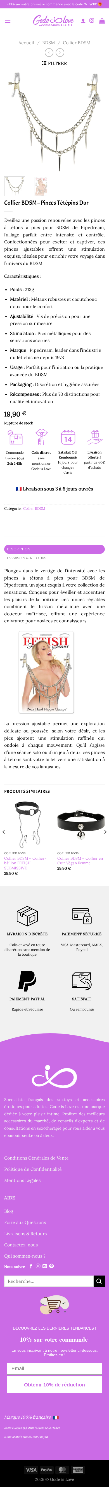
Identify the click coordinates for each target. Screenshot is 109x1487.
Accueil (26, 42)
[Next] (96, 122)
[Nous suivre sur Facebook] (31, 1266)
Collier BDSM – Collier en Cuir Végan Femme (80, 861)
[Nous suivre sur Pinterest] (51, 1266)
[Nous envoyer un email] (44, 1266)
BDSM (48, 42)
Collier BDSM (77, 42)
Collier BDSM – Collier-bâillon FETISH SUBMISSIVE (25, 863)
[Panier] (102, 21)
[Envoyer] (99, 1281)
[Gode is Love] (53, 20)
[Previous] (13, 122)
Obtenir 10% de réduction (54, 1385)
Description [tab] (18, 549)
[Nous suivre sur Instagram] (91, 20)
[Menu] (7, 20)
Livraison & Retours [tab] (27, 558)
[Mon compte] (83, 21)
